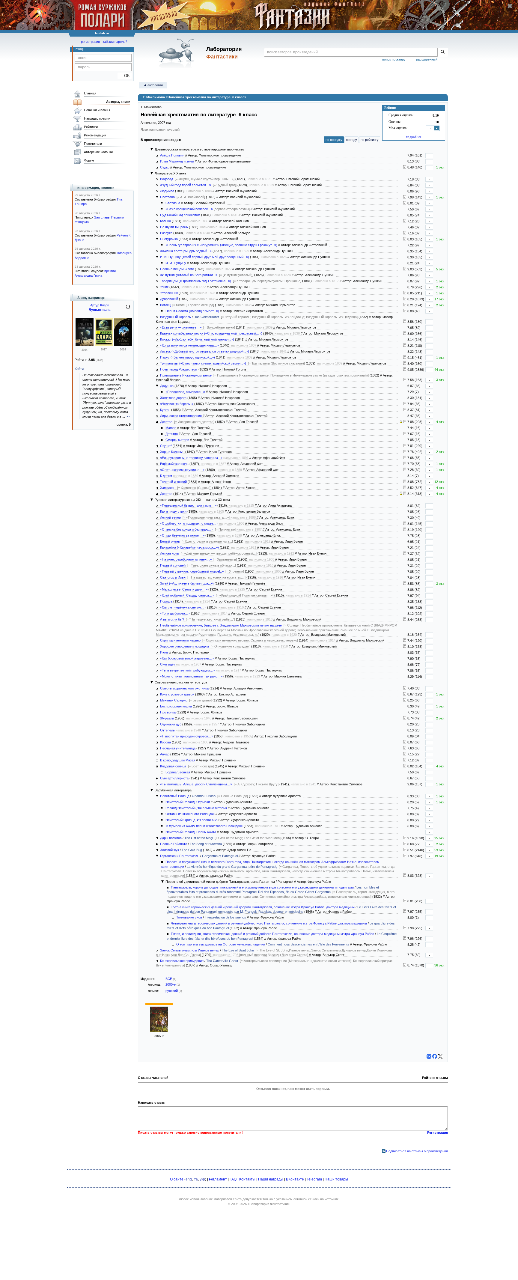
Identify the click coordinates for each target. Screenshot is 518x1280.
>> (128, 416)
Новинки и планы (97, 110)
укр (202, 1179)
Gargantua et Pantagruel (220, 856)
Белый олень (170, 541)
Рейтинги (91, 127)
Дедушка (167, 386)
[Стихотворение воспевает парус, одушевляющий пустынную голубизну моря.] (404, 357)
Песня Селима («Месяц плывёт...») (192, 311)
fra (196, 1179)
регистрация (90, 41)
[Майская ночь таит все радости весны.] (404, 464)
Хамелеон (167, 488)
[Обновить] (128, 309)
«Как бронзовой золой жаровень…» (187, 658)
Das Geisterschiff (206, 317)
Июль (164, 652)
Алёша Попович (172, 155)
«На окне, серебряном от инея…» (186, 559)
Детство (166, 422)
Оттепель (167, 730)
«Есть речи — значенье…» (180, 327)
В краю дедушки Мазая (177, 760)
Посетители (93, 143)
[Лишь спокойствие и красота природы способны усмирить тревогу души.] (404, 345)
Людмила (167, 191)
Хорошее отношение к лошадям (184, 646)
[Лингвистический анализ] (401, 422)
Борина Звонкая (177, 772)
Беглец (165, 305)
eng (189, 1179)
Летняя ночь (169, 553)
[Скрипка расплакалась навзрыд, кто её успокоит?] (404, 640)
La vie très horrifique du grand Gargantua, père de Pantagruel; (232, 866)
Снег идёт (167, 664)
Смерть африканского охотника (184, 688)
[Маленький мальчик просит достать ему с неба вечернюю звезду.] (404, 553)
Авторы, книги (118, 101)
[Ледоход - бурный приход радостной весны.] (404, 470)
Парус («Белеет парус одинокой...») (187, 357)
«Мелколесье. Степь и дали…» (183, 589)
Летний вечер (170, 517)
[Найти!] (442, 52)
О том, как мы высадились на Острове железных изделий (220, 944)
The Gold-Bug (192, 850)
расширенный (426, 59)
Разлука (166, 233)
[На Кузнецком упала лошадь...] (404, 646)
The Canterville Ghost (222, 961)
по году (351, 139)
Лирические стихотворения (181, 416)
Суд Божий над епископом (180, 215)
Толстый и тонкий (173, 482)
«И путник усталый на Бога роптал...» (188, 275)
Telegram (314, 1179)
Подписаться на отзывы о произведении (417, 1151)
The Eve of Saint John (238, 950)
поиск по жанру (394, 59)
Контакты (247, 1179)
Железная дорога (173, 398)
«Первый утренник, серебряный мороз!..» (192, 571)
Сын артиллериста (174, 778)
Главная (90, 93)
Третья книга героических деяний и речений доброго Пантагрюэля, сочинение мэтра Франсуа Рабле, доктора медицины (263, 907)
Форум (89, 160)
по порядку (334, 139)
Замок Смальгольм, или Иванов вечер (189, 950)
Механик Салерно (173, 700)
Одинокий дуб (170, 724)
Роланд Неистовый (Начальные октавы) (196, 808)
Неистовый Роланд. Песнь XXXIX (190, 832)
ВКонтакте (295, 1179)
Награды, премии (97, 118)
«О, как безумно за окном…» (182, 535)
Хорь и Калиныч (172, 452)
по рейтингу (370, 139)
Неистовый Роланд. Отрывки (187, 802)
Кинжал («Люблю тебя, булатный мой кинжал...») (197, 339)
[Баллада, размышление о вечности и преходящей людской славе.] (404, 410)
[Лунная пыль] (104, 345)
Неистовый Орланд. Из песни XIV (191, 820)
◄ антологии (153, 85)
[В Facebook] (434, 1056)
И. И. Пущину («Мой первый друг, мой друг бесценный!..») (204, 257)
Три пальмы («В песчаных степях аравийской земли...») (203, 363)
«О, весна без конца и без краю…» (186, 529)
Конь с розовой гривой (177, 694)
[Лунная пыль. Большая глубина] (85, 345)
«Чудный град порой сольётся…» (185, 185)
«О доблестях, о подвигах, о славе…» (189, 523)
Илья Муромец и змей (177, 161)
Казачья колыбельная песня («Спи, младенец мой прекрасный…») (211, 333)
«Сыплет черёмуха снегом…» (183, 607)
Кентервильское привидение (182, 961)
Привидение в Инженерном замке (186, 375)
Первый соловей (173, 565)
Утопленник (169, 293)
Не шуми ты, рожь (174, 227)
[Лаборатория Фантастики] (178, 53)
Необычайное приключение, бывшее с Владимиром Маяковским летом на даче (221, 625)
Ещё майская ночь (174, 464)
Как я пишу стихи (173, 511)
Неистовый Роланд (174, 796)
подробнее (413, 136)
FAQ (233, 1179)
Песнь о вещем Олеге (177, 269)
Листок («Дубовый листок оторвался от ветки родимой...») (204, 351)
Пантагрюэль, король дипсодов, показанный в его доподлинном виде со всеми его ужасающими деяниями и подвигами (262, 887)
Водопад (166, 179)
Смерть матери (177, 440)
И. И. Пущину (175, 263)
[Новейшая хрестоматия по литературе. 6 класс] (159, 1031)
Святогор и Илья (173, 577)
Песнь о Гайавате (173, 844)
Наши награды (270, 1179)
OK (124, 75)
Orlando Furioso (204, 796)
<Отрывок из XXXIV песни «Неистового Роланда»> (204, 826)
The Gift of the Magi (198, 838)
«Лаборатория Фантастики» (269, 1204)
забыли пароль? (115, 41)
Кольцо (165, 221)
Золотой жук (169, 850)
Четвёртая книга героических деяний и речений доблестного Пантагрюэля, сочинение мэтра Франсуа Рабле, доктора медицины (269, 923)
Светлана (167, 197)
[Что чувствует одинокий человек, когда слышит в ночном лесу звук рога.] (404, 458)
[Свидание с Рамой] (123, 345)
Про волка (168, 712)
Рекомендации (95, 135)
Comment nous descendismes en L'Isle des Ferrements (308, 944)
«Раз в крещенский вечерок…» (189, 209)
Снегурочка (169, 239)
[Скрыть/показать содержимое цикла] (151, 149)
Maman (170, 428)
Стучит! (166, 446)
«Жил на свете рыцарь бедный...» (186, 251)
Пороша (166, 601)
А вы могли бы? (172, 619)
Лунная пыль (100, 309)
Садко (164, 167)
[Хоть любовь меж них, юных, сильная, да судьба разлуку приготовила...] (404, 233)
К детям (166, 476)
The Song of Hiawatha (206, 844)
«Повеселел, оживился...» (185, 392)
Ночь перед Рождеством (179, 369)
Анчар (164, 754)
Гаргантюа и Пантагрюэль (179, 856)
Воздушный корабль (175, 317)
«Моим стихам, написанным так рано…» (191, 676)
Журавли (167, 718)
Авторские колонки (98, 152)
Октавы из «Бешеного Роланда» (190, 814)
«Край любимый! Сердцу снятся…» (187, 595)
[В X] (440, 1056)
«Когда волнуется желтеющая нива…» (189, 345)
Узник (164, 287)
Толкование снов (189, 917)
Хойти (79, 369)
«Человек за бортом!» (176, 404)
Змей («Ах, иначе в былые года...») (187, 583)
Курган (165, 410)
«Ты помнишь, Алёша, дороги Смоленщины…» (196, 784)
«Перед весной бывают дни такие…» (188, 505)
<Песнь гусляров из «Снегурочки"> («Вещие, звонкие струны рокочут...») (221, 245)
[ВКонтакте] (429, 1056)
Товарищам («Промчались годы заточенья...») (195, 281)
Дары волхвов (171, 838)
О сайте (176, 1179)
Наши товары (336, 1179)
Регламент (218, 1179)
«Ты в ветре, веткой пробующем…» (187, 670)
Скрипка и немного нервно (180, 640)
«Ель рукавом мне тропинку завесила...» (191, 458)
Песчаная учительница (177, 748)
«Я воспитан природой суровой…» (186, 736)
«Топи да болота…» (175, 613)
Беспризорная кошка (176, 706)
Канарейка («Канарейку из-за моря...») (189, 547)
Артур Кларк (99, 305)
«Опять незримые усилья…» (182, 470)
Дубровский (169, 299)
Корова (165, 742)
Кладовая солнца (173, 766)
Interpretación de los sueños (225, 917)
